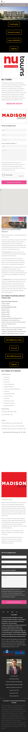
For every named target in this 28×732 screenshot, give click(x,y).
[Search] (26, 5)
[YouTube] (12, 612)
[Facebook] (3, 612)
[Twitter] (8, 612)
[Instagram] (17, 612)
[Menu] (1, 5)
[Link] (3, 1)
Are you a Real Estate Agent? (9, 143)
